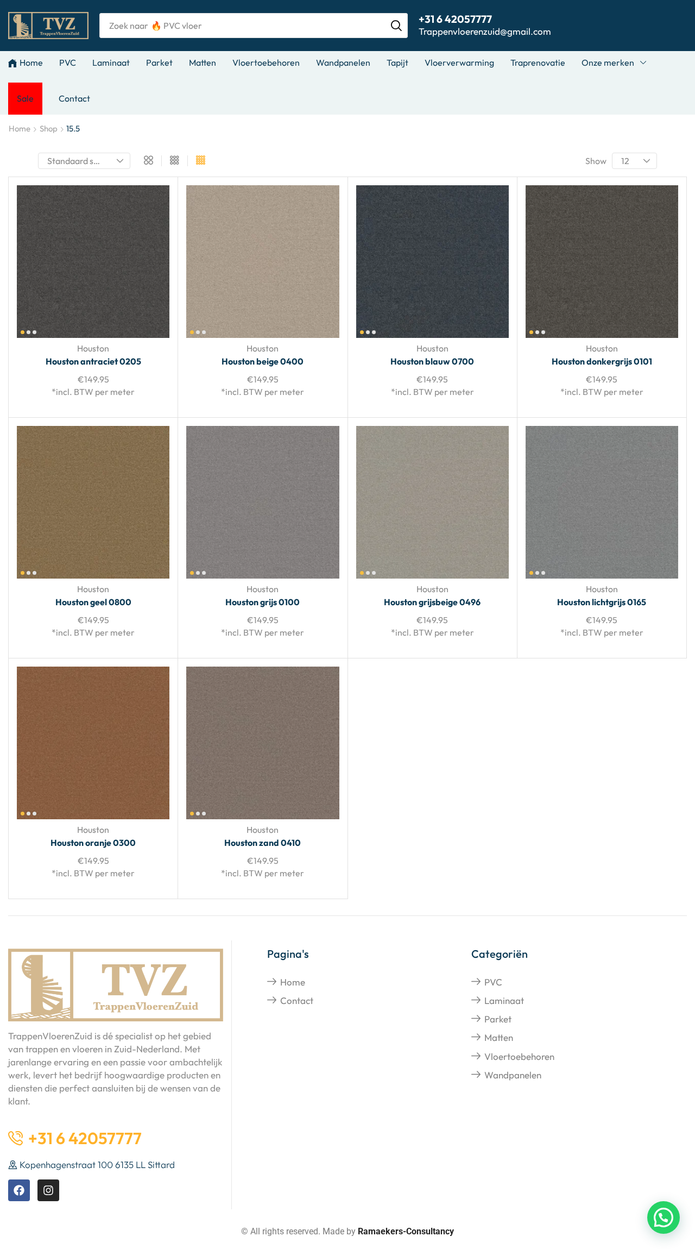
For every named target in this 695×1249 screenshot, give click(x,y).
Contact (296, 1000)
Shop (49, 128)
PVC (493, 982)
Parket (497, 1019)
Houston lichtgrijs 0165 (601, 602)
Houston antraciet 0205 (93, 361)
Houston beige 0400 (263, 361)
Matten (498, 1037)
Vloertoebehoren (519, 1056)
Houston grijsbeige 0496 (432, 602)
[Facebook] (19, 1190)
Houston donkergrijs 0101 (602, 361)
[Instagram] (48, 1190)
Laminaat (504, 1000)
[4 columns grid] (201, 160)
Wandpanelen (512, 1075)
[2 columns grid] (148, 160)
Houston (93, 348)
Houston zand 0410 (262, 842)
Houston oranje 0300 (93, 842)
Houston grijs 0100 (262, 602)
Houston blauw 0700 (432, 361)
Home (19, 128)
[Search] (396, 25)
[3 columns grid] (175, 160)
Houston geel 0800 (93, 602)
